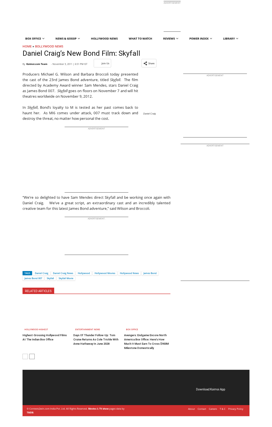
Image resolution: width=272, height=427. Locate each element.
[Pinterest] (45, 394)
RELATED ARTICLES (38, 291)
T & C (222, 408)
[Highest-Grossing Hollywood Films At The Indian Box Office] (46, 316)
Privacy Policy (235, 408)
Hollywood (84, 273)
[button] (149, 63)
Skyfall (50, 278)
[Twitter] (33, 266)
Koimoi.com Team (36, 64)
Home (27, 46)
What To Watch (140, 38)
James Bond (150, 273)
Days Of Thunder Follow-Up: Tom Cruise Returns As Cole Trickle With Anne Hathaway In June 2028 (95, 339)
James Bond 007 (33, 278)
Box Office (132, 329)
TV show (104, 408)
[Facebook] (26, 266)
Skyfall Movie (66, 278)
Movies (92, 408)
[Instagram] (39, 394)
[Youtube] (57, 394)
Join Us (105, 63)
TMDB (30, 412)
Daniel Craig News (63, 273)
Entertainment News (87, 329)
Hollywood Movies (105, 273)
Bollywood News (49, 46)
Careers (213, 408)
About (191, 408)
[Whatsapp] (40, 266)
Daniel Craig (41, 273)
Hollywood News (104, 38)
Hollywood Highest (36, 329)
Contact (202, 408)
